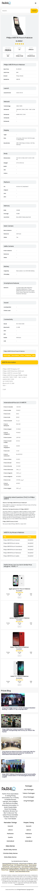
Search (34, 11)
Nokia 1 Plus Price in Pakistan (19, 647)
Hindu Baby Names (10, 857)
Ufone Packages (28, 797)
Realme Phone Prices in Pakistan (10, 868)
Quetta (10, 837)
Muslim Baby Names (10, 850)
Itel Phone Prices (24, 868)
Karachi (10, 826)
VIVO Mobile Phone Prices (21, 865)
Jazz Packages (29, 789)
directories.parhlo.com (11, 889)
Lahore (10, 830)
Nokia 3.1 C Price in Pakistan (19, 676)
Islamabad (10, 841)
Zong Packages (29, 801)
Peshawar (10, 833)
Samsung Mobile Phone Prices (10, 863)
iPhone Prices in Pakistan (26, 863)
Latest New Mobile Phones (22, 871)
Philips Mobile (19, 76)
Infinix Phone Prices (15, 867)
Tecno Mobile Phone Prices (28, 867)
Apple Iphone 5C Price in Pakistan (19, 589)
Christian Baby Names (10, 853)
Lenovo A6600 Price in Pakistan (19, 618)
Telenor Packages (29, 793)
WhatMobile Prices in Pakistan (17, 870)
